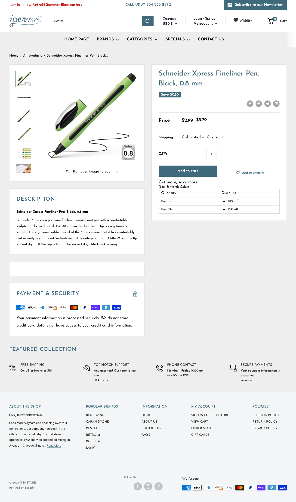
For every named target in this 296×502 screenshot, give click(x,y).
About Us (149, 421)
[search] (96, 21)
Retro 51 (93, 434)
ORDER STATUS (202, 428)
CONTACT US (211, 39)
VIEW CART (199, 421)
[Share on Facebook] (250, 103)
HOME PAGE (76, 39)
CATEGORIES (139, 39)
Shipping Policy (266, 415)
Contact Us (151, 428)
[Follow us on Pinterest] (158, 486)
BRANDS (105, 39)
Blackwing (95, 415)
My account (204, 23)
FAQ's (146, 434)
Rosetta (93, 441)
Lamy (90, 447)
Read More (54, 445)
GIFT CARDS (200, 434)
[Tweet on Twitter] (267, 103)
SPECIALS (175, 39)
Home (13, 55)
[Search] (148, 21)
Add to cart (188, 171)
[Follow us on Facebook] (138, 486)
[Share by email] (276, 103)
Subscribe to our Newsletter (259, 5)
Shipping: (166, 137)
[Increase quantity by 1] (211, 154)
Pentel (92, 428)
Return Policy (265, 421)
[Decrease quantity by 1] (187, 154)
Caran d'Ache (97, 421)
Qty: (163, 154)
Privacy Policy (265, 428)
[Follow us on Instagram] (148, 486)
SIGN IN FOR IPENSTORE (210, 415)
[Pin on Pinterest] (259, 103)
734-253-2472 (148, 5)
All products (32, 55)
